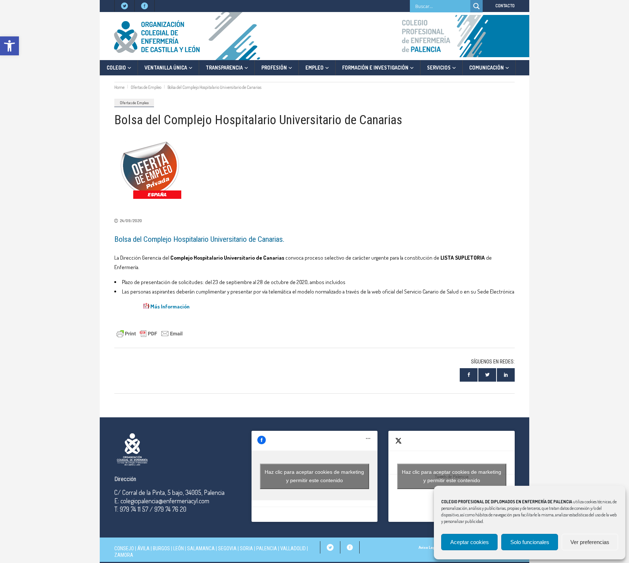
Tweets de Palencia (451, 476)
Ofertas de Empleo (146, 87)
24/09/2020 (131, 220)
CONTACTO (505, 5)
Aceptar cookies (469, 542)
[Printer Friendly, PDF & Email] (149, 333)
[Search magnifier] (476, 6)
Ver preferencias (589, 542)
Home (119, 87)
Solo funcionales (529, 542)
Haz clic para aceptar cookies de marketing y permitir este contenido (314, 476)
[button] (9, 45)
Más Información (170, 306)
